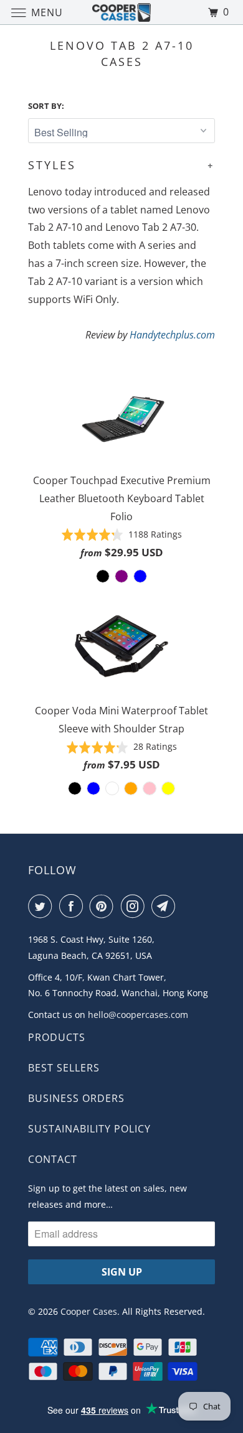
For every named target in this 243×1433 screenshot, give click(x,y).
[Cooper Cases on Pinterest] (104, 906)
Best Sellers (64, 1068)
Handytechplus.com (172, 335)
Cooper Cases (88, 1311)
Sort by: (46, 105)
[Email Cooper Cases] (165, 906)
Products (56, 1037)
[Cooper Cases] (122, 12)
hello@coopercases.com (138, 1014)
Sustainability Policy (89, 1129)
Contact (52, 1159)
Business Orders (76, 1098)
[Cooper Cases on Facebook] (73, 906)
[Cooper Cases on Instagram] (135, 906)
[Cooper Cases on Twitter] (42, 906)
